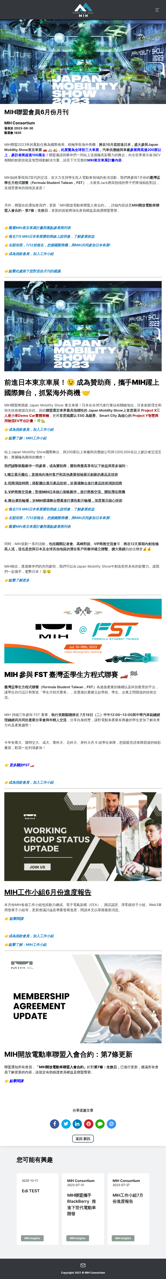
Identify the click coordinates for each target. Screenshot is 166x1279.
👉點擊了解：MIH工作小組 (25, 438)
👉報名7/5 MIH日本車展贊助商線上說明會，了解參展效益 (49, 236)
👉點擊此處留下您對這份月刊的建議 (32, 271)
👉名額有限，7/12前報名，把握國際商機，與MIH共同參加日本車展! (57, 245)
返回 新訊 (83, 1138)
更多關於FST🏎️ (19, 765)
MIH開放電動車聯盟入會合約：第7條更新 (68, 1054)
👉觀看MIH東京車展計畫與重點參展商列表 (37, 228)
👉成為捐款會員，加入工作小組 (29, 254)
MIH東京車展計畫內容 (104, 160)
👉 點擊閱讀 (13, 1081)
